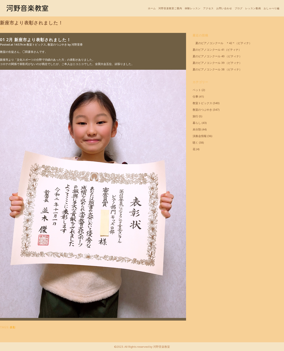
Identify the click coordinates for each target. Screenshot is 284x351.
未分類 (197, 129)
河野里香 (77, 44)
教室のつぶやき (57, 44)
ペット (197, 90)
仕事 (195, 96)
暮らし (197, 123)
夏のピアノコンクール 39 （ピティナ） (217, 63)
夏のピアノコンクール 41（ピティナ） (217, 49)
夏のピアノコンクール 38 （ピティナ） (217, 69)
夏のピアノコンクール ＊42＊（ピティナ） (222, 43)
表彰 (13, 327)
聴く (195, 142)
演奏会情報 (200, 136)
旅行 (195, 116)
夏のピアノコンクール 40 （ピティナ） (217, 56)
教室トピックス (36, 44)
